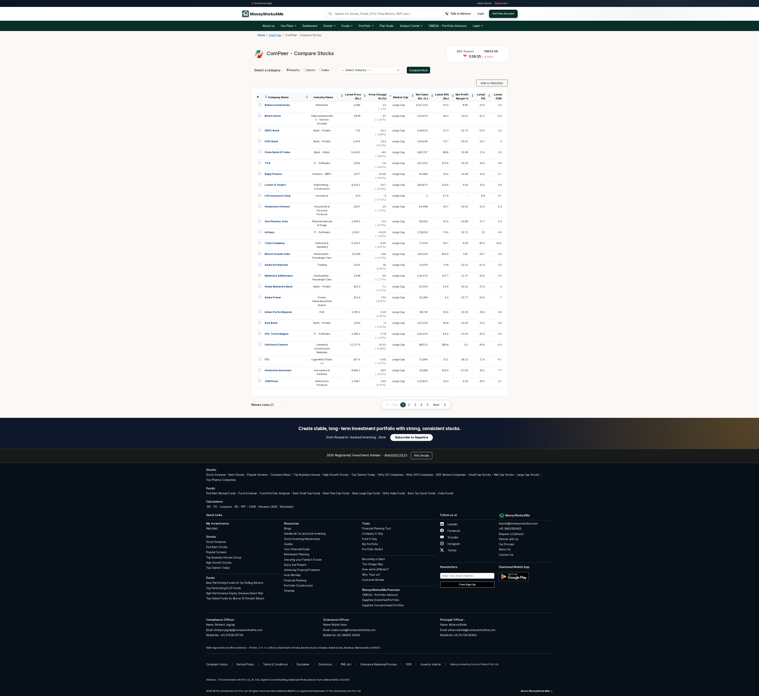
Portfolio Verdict (372, 549)
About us (268, 25)
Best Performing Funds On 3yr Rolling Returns (234, 582)
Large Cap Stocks (528, 474)
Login (480, 13)
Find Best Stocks (217, 547)
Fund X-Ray (369, 539)
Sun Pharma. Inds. (276, 221)
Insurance (322, 195)
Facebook (453, 530)
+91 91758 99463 (465, 635)
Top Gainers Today (363, 474)
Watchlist (212, 528)
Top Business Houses (307, 474)
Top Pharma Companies (221, 479)
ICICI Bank (271, 141)
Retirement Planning (296, 554)
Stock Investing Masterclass (302, 539)
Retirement (287, 506)
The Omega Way (372, 564)
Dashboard (310, 25)
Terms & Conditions (275, 664)
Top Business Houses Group (223, 557)
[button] (447, 26)
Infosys (269, 232)
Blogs (287, 528)
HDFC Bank (272, 130)
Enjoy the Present (295, 564)
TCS (267, 163)
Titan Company (275, 243)
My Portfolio (370, 544)
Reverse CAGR (268, 506)
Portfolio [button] (365, 25)
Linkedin (452, 524)
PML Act (346, 664)
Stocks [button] (327, 25)
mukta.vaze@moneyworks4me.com (353, 630)
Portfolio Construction (298, 585)
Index (325, 70)
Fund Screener (248, 493)
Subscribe (501, 3)
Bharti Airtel (273, 115)
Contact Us (506, 554)
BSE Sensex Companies (451, 474)
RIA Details (421, 455)
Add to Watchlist (492, 83)
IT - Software (322, 163)
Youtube (452, 537)
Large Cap (398, 104)
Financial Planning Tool (376, 528)
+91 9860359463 (510, 528)
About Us (505, 549)
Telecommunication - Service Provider (322, 119)
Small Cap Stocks (480, 474)
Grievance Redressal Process (378, 664)
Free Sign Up (467, 584)
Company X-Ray (372, 533)
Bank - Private (321, 130)
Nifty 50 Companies (390, 474)
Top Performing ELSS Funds (223, 588)
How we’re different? (375, 569)
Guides (288, 544)
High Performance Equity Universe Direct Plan (234, 593)
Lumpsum (226, 506)
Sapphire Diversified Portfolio (380, 600)
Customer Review (373, 579)
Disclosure (325, 664)
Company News (281, 474)
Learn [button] (476, 25)
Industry (294, 70)
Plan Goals (387, 25)
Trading (322, 264)
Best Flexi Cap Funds (336, 493)
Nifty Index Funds (394, 493)
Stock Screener (216, 474)
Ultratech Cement (276, 344)
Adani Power (273, 297)
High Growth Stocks (335, 474)
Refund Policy (245, 664)
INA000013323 (395, 455)
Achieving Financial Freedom (302, 570)
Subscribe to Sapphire (411, 437)
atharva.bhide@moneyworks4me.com (471, 630)
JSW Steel (271, 381)
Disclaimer (303, 664)
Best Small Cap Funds (306, 493)
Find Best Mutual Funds (221, 493)
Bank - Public (322, 152)
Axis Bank (271, 322)
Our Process (506, 544)
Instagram (453, 543)
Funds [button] (345, 25)
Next (436, 405)
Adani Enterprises (276, 264)
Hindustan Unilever (277, 206)
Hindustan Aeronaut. (278, 370)
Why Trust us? (371, 574)
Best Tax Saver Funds (421, 493)
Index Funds (445, 493)
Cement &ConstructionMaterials (322, 348)
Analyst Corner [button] (410, 25)
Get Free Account (503, 13)
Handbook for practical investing (304, 533)
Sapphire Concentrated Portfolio (383, 605)
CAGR (252, 506)
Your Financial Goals (297, 549)
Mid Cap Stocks (504, 474)
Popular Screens (257, 474)
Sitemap (289, 590)
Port (322, 312)
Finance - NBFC (321, 173)
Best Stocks (236, 474)
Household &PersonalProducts (321, 210)
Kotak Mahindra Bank (279, 286)
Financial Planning (295, 580)
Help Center (484, 3)
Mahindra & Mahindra (279, 275)
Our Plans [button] (287, 25)
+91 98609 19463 (348, 635)
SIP (208, 506)
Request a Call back (511, 534)
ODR (409, 664)
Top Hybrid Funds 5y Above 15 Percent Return (235, 598)
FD (215, 506)
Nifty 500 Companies (419, 474)
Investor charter (431, 664)
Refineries (322, 104)
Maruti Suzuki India (277, 253)
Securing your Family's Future (303, 559)
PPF (243, 506)
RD (236, 506)
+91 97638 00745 (231, 635)
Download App (263, 3)
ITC (267, 359)
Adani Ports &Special (278, 312)
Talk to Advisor (460, 13)
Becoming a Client (373, 559)
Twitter (452, 550)
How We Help (292, 575)
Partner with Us (508, 539)
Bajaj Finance (273, 173)
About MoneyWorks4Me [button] (535, 690)
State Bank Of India (277, 152)
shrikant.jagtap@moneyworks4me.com (238, 630)
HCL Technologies (276, 333)
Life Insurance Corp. (278, 195)
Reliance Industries (277, 104)
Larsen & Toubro (275, 184)
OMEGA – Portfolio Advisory (380, 594)
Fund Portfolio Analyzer (275, 493)
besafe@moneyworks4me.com (518, 523)
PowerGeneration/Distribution (322, 301)
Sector (310, 70)
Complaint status (217, 664)
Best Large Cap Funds (366, 493)
